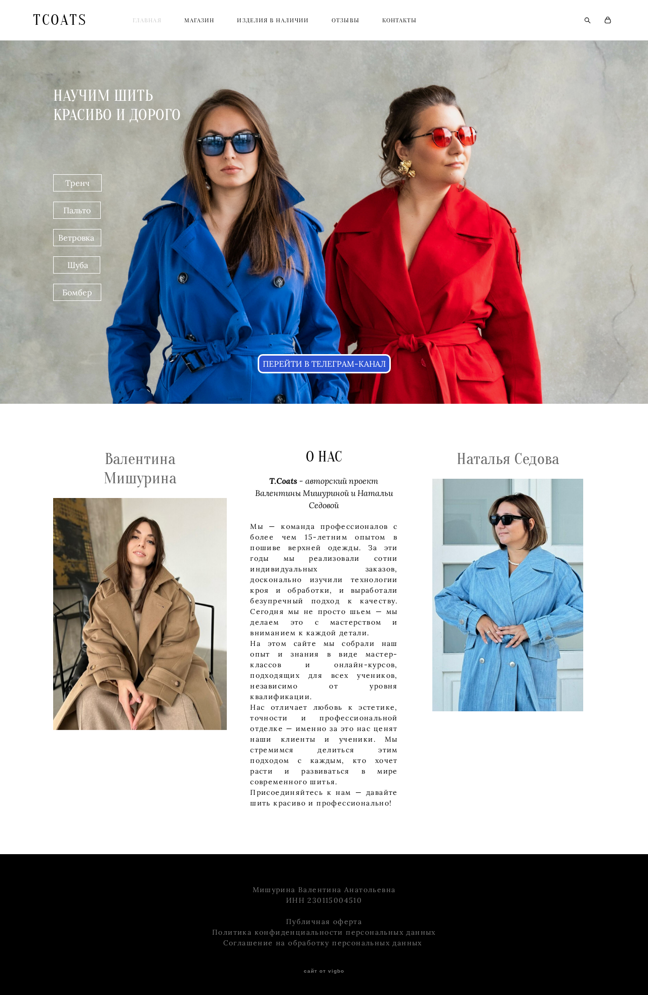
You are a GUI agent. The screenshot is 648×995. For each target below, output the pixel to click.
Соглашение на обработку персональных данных (324, 942)
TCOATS (60, 20)
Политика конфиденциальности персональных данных (324, 932)
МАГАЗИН (199, 20)
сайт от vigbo (324, 971)
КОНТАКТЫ (399, 20)
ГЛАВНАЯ (147, 20)
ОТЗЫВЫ (345, 20)
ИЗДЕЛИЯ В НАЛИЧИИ (273, 20)
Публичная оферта (324, 921)
